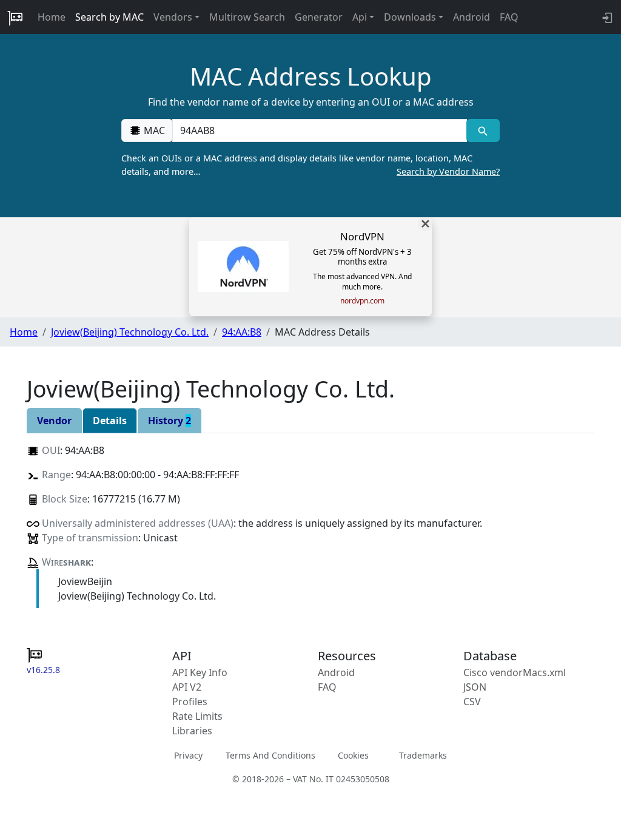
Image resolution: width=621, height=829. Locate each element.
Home (51, 17)
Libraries (192, 730)
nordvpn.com (362, 301)
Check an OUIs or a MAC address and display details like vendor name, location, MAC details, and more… (310, 164)
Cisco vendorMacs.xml (514, 672)
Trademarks (423, 755)
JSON (474, 687)
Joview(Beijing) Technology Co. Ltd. (130, 332)
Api (359, 17)
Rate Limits (197, 716)
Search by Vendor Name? (448, 171)
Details (110, 420)
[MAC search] (483, 130)
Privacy (188, 755)
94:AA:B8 (241, 332)
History (169, 420)
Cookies (353, 755)
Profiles (189, 701)
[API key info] (606, 17)
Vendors (172, 17)
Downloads (410, 17)
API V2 (186, 687)
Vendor (54, 420)
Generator (319, 17)
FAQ (509, 17)
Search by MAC (109, 17)
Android (471, 17)
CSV (472, 701)
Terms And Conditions (270, 755)
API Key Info (199, 672)
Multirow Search (247, 17)
